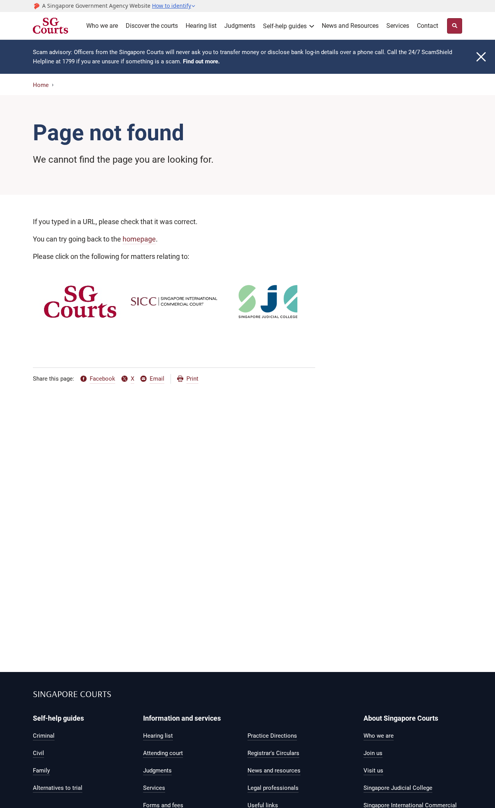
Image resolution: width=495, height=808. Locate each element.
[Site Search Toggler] (454, 26)
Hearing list (201, 25)
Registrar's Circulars (273, 753)
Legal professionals (273, 787)
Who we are (102, 25)
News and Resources (350, 25)
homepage (139, 239)
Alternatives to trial (57, 787)
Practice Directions (272, 735)
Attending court (163, 753)
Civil (38, 753)
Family (41, 770)
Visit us (373, 770)
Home (41, 85)
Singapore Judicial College (398, 787)
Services (397, 25)
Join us (373, 753)
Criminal (44, 735)
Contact (427, 25)
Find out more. (201, 61)
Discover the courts (152, 25)
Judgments (239, 25)
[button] (174, 6)
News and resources (274, 770)
